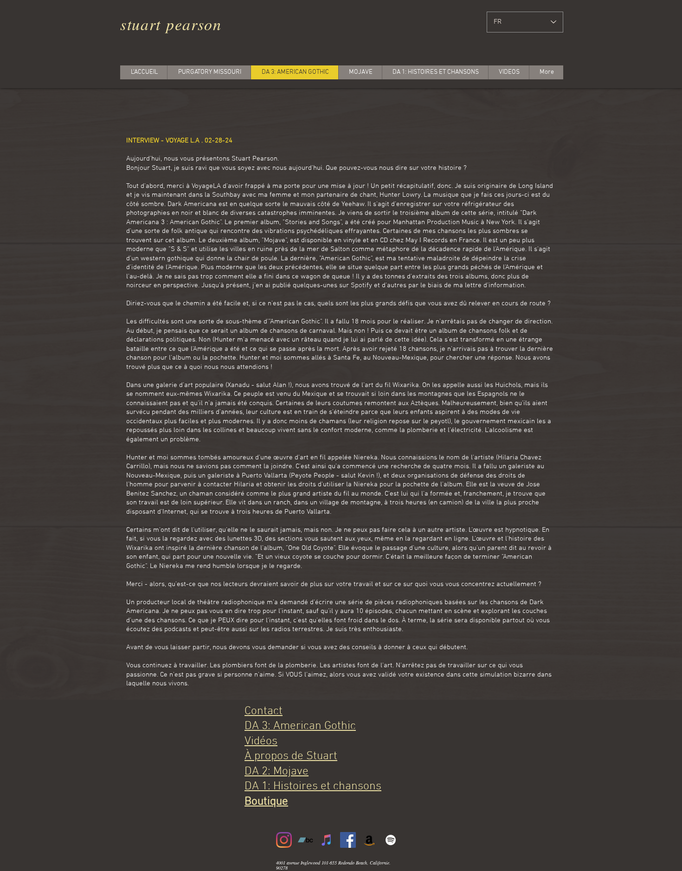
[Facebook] (348, 840)
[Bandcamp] (305, 840)
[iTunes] (327, 840)
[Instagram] (284, 840)
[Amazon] (369, 840)
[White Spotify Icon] (391, 840)
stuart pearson (171, 23)
